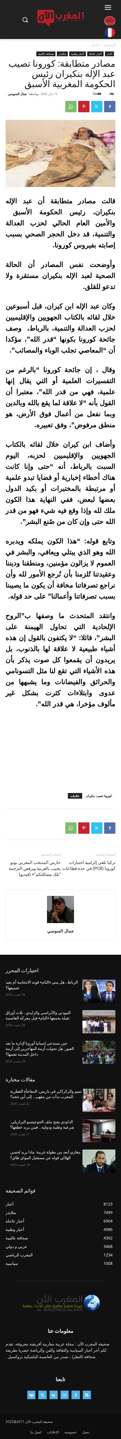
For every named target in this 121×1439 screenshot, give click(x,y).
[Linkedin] (54, 1395)
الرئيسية (109, 44)
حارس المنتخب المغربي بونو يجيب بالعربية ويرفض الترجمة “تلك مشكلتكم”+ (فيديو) (34, 868)
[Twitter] (96, 106)
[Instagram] (64, 1395)
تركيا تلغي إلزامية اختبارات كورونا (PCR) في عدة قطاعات (88, 865)
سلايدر (62, 54)
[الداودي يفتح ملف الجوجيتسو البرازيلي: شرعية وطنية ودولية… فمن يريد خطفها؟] (98, 1130)
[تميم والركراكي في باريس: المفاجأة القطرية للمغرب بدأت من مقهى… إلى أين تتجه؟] (98, 1100)
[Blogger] (87, 1395)
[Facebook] (109, 106)
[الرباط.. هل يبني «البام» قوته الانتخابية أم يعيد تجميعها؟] (98, 991)
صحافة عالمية (46, 54)
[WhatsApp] (71, 106)
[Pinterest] (83, 106)
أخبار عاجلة (95, 54)
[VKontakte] (31, 1395)
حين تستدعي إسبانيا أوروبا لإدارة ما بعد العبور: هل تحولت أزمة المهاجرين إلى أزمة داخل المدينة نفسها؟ (40, 1048)
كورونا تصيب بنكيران (99, 796)
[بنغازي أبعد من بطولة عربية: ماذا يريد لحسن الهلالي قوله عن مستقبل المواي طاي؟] (98, 1161)
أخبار (94, 44)
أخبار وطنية (77, 54)
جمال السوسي (17, 94)
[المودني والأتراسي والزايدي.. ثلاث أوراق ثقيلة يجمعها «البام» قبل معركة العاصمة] (98, 1021)
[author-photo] (60, 923)
